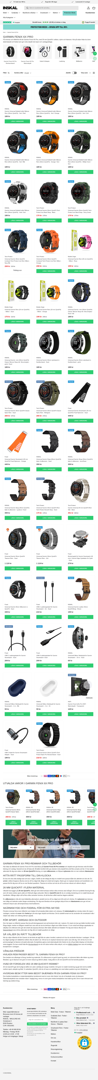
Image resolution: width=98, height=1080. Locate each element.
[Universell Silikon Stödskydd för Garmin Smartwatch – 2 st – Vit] (49, 686)
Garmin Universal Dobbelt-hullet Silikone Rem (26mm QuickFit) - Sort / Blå (17, 161)
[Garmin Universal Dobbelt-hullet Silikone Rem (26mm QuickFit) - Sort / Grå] (80, 93)
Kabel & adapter (45, 61)
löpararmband (8, 930)
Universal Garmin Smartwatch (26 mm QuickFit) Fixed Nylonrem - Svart (79, 411)
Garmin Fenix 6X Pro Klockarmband (10, 62)
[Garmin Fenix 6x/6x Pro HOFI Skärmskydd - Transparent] (80, 686)
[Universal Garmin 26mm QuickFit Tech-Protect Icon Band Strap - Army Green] (80, 193)
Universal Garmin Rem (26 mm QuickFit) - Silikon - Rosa (80, 260)
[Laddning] (62, 52)
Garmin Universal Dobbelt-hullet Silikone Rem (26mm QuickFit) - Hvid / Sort (17, 211)
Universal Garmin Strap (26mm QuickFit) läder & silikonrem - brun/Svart (80, 460)
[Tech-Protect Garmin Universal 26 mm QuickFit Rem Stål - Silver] (80, 490)
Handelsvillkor (56, 1041)
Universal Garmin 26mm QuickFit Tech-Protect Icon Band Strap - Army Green (80, 211)
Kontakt (53, 1061)
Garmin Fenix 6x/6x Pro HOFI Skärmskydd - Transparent (77, 705)
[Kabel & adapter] (45, 52)
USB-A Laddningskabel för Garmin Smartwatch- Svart (46, 656)
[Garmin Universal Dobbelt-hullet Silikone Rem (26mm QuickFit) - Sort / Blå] (17, 142)
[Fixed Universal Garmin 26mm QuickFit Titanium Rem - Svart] (17, 539)
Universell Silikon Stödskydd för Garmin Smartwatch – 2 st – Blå (17, 705)
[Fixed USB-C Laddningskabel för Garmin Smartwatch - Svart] (17, 638)
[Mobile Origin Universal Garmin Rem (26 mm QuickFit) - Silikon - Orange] (49, 292)
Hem (4, 32)
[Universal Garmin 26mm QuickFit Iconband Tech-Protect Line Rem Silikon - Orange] (49, 241)
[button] (94, 8)
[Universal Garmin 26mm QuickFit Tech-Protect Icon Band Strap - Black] (49, 193)
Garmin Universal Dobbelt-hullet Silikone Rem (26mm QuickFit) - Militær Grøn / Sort (80, 162)
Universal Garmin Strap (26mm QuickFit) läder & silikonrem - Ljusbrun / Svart (17, 509)
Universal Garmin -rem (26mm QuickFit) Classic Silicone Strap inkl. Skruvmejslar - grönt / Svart (17, 362)
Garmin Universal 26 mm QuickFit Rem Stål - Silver (80, 509)
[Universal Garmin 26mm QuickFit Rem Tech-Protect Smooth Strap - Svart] (49, 490)
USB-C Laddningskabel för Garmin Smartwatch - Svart (15, 656)
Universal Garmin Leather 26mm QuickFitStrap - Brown (78, 608)
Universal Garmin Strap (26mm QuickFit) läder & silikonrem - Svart (48, 460)
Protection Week (69, 13)
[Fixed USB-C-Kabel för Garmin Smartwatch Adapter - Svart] (17, 735)
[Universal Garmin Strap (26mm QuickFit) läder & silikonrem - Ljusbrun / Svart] (17, 490)
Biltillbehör (79, 61)
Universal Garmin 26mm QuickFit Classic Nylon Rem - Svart (17, 411)
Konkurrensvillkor (57, 1057)
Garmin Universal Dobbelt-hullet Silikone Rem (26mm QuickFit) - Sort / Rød (17, 112)
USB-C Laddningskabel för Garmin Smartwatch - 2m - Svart (46, 608)
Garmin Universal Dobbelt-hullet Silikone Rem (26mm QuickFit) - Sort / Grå (80, 112)
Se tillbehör (76, 847)
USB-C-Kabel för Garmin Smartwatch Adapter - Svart (16, 753)
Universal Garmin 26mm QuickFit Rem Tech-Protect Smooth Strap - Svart (48, 509)
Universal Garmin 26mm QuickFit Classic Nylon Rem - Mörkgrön (48, 411)
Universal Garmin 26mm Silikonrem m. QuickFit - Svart (16, 608)
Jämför (68, 73)
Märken (53, 1034)
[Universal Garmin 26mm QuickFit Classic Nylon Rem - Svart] (17, 393)
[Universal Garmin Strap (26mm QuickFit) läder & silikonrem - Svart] (49, 441)
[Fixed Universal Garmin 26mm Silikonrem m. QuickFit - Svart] (17, 589)
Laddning (62, 61)
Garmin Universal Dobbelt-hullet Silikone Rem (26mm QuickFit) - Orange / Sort (48, 161)
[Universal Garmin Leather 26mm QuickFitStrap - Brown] (80, 589)
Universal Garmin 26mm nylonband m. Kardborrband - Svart (48, 361)
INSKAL (9, 1073)
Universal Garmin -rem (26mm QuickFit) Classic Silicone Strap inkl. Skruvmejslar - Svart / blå (80, 311)
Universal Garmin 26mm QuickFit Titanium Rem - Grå (46, 557)
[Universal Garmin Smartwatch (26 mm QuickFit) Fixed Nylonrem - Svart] (80, 393)
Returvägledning (56, 1049)
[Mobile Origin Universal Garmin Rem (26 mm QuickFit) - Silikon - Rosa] (80, 241)
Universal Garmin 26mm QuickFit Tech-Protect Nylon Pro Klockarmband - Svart (48, 753)
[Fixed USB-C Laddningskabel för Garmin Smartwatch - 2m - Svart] (49, 589)
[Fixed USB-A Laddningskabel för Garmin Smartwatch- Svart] (49, 638)
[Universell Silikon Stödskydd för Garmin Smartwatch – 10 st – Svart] (80, 638)
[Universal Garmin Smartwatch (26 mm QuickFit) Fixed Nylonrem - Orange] (17, 441)
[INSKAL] (10, 8)
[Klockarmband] (10, 52)
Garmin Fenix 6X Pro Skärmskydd (27, 62)
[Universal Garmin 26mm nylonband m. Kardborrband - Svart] (49, 342)
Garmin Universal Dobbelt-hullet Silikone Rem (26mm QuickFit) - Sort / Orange (48, 112)
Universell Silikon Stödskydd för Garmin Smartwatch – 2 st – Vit (48, 705)
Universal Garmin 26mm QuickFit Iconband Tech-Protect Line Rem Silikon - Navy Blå (17, 261)
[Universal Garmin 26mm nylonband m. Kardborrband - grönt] (80, 342)
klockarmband (33, 944)
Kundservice (90, 13)
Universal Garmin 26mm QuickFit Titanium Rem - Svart (15, 557)
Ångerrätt (54, 1045)
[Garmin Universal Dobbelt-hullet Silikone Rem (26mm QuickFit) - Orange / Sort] (49, 142)
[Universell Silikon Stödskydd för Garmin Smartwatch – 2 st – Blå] (17, 686)
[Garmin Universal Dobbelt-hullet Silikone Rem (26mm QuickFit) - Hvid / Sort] (17, 193)
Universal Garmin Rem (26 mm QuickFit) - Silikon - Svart (17, 310)
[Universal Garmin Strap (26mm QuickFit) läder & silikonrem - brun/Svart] (80, 441)
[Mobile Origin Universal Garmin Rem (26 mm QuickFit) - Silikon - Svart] (17, 292)
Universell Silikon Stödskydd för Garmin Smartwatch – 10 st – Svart (80, 656)
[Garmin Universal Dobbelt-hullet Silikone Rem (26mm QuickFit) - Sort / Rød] (17, 93)
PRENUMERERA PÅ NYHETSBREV (37, 1024)
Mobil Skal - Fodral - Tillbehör (61, 1012)
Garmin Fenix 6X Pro (12, 32)
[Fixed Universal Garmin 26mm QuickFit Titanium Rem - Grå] (49, 539)
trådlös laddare (73, 944)
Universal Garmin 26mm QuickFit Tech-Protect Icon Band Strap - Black (48, 211)
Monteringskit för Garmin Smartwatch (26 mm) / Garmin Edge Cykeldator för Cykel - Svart (80, 558)
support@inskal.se (13, 1012)
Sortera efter (18, 73)
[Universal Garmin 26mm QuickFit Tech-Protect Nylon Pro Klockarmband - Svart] (49, 735)
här (35, 1035)
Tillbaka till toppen (49, 997)
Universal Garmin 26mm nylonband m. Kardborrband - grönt (79, 361)
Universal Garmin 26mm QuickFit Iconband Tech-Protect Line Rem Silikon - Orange (48, 261)
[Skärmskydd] (27, 52)
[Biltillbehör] (79, 52)
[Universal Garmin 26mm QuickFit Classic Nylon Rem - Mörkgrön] (49, 393)
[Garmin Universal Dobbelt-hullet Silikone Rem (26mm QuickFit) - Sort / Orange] (49, 93)
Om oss (53, 1038)
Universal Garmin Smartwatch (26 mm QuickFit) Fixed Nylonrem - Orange (16, 460)
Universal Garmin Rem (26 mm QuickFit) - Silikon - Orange (48, 310)
